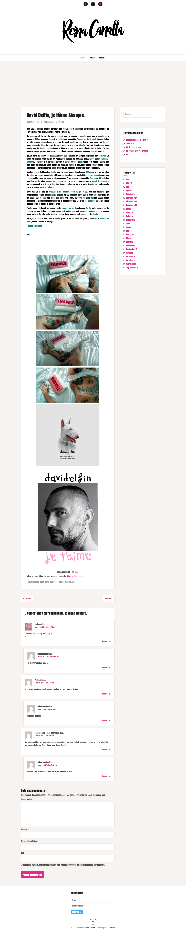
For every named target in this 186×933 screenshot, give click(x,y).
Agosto (129, 190)
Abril (128, 179)
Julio (128, 223)
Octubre (129, 252)
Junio (128, 227)
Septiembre (131, 263)
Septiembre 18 (132, 267)
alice (42, 581)
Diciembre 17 (131, 197)
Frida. (128, 154)
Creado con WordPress (80, 927)
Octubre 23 (130, 260)
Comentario (26, 799)
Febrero (129, 216)
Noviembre (130, 245)
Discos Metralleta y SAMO (137, 139)
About (83, 57)
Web (22, 853)
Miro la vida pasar (74, 576)
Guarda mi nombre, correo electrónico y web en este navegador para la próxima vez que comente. (64, 864)
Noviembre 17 (131, 249)
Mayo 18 (129, 241)
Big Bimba (27, 598)
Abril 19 (129, 183)
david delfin (49, 581)
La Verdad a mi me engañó (137, 150)
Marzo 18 (130, 234)
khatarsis (59, 581)
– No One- (74, 572)
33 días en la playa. (134, 147)
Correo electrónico (29, 841)
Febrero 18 (130, 219)
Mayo (128, 238)
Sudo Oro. (130, 143)
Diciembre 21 (131, 205)
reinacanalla (49, 122)
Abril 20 (129, 186)
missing (68, 581)
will (73, 581)
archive (102, 57)
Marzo (61, 122)
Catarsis (108, 598)
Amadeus (99, 927)
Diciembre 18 (131, 201)
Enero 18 (129, 212)
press (92, 57)
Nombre (25, 829)
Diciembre (130, 194)
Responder (106, 641)
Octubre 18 (130, 256)
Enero (128, 208)
